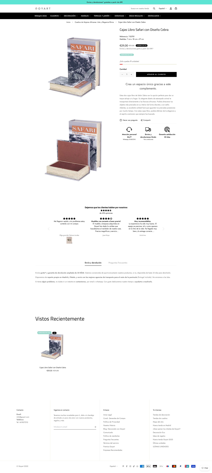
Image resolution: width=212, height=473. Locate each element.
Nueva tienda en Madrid (162, 425)
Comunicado (108, 432)
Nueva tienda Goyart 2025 (163, 439)
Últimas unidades (159, 443)
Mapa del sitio (158, 422)
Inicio (68, 22)
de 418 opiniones (106, 213)
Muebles (85, 16)
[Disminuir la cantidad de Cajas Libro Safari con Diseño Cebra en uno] (122, 74)
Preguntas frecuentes (111, 439)
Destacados (153, 16)
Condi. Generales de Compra (114, 418)
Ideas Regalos (136, 16)
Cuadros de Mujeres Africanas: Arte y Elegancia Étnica (94, 22)
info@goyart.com (23, 417)
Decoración (70, 16)
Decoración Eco (159, 432)
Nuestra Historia (109, 425)
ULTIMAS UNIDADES (161, 446)
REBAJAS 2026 (41, 16)
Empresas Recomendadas (112, 450)
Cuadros (54, 16)
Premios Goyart (109, 446)
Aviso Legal (107, 415)
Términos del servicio (111, 443)
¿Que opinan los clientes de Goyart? (166, 429)
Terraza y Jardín (101, 16)
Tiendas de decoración (161, 415)
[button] (49, 228)
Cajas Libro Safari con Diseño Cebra (53, 367)
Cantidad (123, 69)
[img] (106, 210)
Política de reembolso (111, 436)
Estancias (119, 16)
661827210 (24, 422)
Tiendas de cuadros (160, 418)
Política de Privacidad (111, 422)
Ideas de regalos (159, 436)
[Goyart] (43, 8)
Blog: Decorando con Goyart (114, 429)
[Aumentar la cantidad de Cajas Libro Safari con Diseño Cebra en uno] (131, 74)
